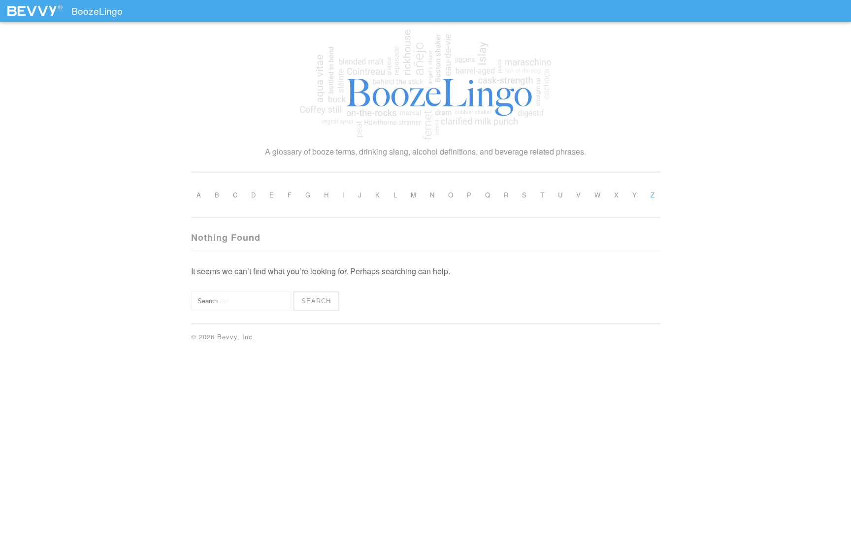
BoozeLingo (97, 10)
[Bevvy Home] (32, 7)
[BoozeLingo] (425, 85)
